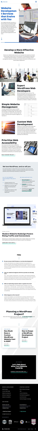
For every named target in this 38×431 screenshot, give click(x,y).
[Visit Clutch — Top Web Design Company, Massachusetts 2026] (4, 422)
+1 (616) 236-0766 (23, 408)
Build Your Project (6, 411)
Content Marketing (23, 393)
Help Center (23, 411)
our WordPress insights (27, 316)
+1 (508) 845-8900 (5, 408)
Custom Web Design (6, 391)
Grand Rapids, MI (23, 404)
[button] (36, 1)
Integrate (24, 184)
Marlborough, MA (5, 404)
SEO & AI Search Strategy (24, 389)
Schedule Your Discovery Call (19, 371)
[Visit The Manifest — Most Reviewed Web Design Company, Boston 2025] (33, 422)
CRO (20, 391)
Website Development (6, 393)
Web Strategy (5, 389)
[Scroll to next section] (1, 38)
